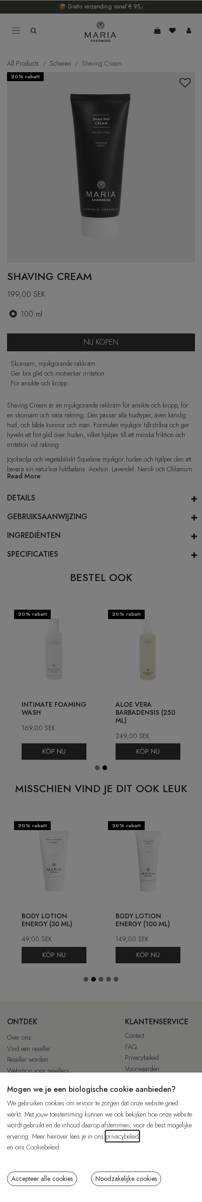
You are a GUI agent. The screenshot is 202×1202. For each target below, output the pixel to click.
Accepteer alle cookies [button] (42, 1178)
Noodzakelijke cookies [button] (126, 1178)
